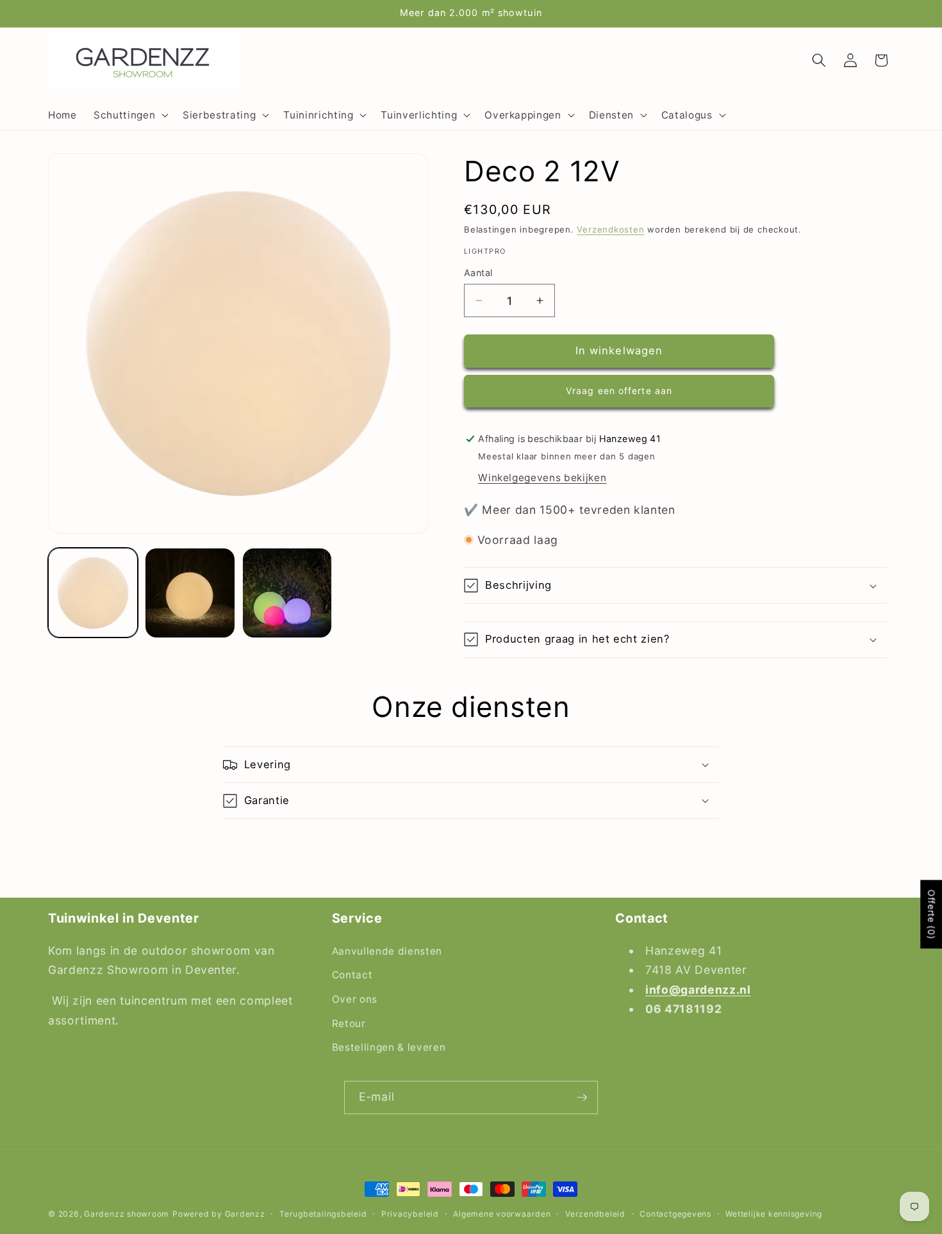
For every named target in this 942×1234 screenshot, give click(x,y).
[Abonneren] (581, 1097)
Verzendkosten (610, 229)
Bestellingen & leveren (389, 1047)
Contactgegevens (675, 1214)
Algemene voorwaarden (501, 1214)
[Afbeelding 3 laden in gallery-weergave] (287, 593)
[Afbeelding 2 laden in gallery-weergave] (190, 593)
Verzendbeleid (595, 1214)
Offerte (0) (931, 914)
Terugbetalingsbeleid (323, 1214)
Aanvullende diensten (387, 950)
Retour (349, 1023)
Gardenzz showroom (126, 1214)
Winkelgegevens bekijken (542, 478)
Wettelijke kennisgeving (773, 1214)
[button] (129, 114)
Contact (352, 975)
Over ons (354, 999)
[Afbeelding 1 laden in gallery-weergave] (93, 593)
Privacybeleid (410, 1214)
